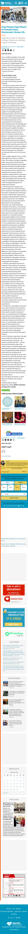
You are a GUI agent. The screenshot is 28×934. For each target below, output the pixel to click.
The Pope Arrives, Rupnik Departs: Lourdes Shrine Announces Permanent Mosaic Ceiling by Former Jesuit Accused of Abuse (13, 667)
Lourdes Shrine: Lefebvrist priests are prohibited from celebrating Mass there (17, 693)
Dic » (7, 792)
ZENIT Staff (20, 46)
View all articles (6, 456)
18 (23, 783)
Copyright (24, 911)
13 (7, 783)
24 (20, 786)
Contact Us (14, 914)
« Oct (4, 792)
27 (7, 789)
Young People (5, 8)
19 (4, 786)
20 (7, 786)
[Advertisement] (14, 527)
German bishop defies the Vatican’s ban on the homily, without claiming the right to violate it (15, 723)
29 (14, 789)
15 (14, 783)
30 (17, 789)
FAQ (14, 908)
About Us (9, 908)
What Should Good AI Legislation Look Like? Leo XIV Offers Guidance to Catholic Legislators (13, 647)
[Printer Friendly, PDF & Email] (5, 390)
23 (17, 786)
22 (14, 786)
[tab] (8, 875)
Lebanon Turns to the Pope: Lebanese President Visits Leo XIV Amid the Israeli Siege (8, 819)
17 (20, 783)
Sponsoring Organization (6, 911)
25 (23, 786)
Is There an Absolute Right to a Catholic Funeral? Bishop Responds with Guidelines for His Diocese (16, 702)
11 (23, 781)
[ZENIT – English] (8, 3)
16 (17, 783)
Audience (18, 908)
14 (10, 783)
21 (10, 786)
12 (4, 783)
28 (10, 789)
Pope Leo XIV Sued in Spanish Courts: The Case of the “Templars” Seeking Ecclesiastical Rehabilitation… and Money (17, 684)
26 (4, 789)
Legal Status (17, 911)
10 (20, 781)
